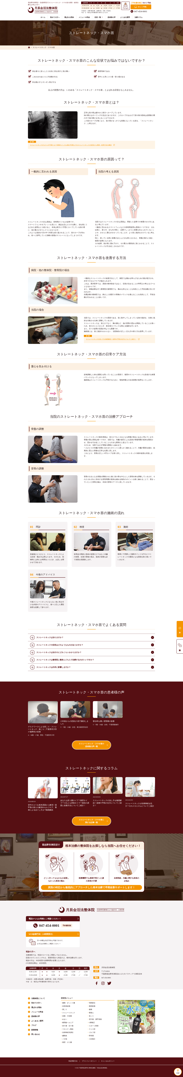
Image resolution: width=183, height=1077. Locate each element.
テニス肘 (92, 1029)
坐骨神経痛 (66, 1006)
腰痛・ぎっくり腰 (68, 1003)
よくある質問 (125, 17)
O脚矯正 (92, 1022)
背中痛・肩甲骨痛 (95, 1019)
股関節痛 (92, 1006)
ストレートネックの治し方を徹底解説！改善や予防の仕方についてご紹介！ (111, 339)
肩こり (64, 1009)
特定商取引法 (73, 1061)
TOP (177, 1073)
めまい (64, 1019)
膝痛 (90, 1009)
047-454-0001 (140, 11)
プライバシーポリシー (89, 1061)
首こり (91, 1016)
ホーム (43, 17)
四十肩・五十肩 (67, 1026)
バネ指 (64, 1039)
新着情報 (34, 1030)
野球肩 (91, 1036)
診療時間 (179, 646)
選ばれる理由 (69, 17)
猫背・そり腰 (67, 1042)
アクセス (125, 8)
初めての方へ (55, 17)
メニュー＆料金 (84, 17)
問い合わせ (35, 1034)
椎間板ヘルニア (67, 1022)
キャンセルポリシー (107, 1061)
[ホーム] (29, 47)
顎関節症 (92, 1003)
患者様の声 (112, 17)
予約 (179, 629)
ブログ (33, 1025)
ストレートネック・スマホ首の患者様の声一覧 (91, 745)
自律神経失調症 (67, 1032)
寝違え (91, 1013)
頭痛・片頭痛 (67, 1016)
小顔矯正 (92, 1039)
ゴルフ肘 (92, 1032)
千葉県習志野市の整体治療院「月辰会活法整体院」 (93, 1068)
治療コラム (139, 17)
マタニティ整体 (67, 1029)
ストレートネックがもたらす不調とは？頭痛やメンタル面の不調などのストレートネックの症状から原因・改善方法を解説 (71, 145)
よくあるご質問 (37, 1021)
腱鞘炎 (64, 1036)
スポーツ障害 (93, 1026)
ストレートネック (68, 1013)
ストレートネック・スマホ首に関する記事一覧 (91, 821)
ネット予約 (142, 7)
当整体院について (38, 998)
